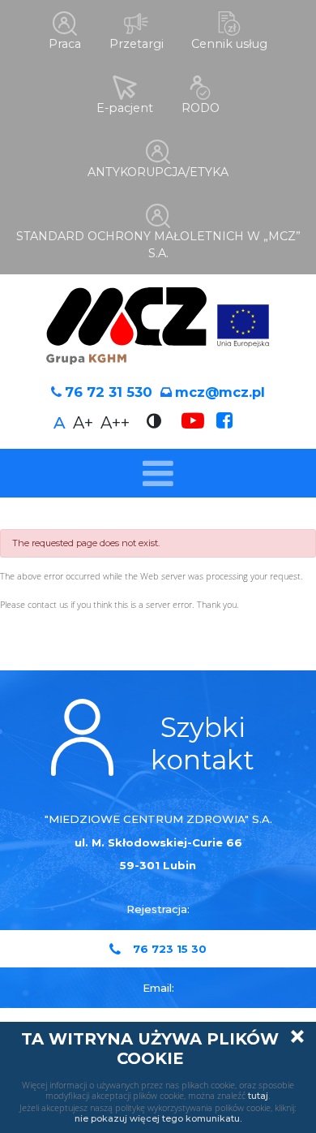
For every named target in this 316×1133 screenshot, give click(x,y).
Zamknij (297, 1036)
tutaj (258, 1095)
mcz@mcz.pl (220, 392)
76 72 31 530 (108, 392)
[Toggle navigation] (158, 473)
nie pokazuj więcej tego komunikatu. (158, 1118)
